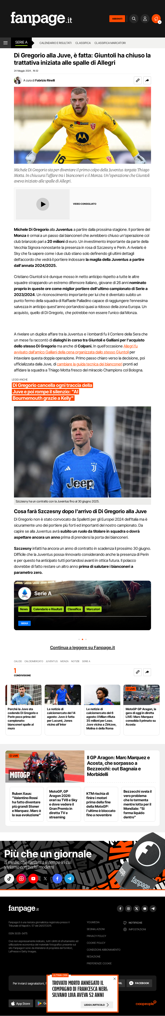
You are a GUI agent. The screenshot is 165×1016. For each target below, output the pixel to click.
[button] (147, 80)
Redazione (94, 956)
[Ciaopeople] (146, 1004)
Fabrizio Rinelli (45, 80)
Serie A (21, 42)
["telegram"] (69, 879)
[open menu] (5, 43)
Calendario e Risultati (47, 609)
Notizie (75, 661)
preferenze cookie (99, 963)
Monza (64, 661)
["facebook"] (57, 879)
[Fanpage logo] (36, 18)
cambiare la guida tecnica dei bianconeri (89, 364)
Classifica (83, 43)
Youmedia (93, 922)
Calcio (18, 661)
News (24, 609)
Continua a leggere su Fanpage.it (82, 647)
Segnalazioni (96, 929)
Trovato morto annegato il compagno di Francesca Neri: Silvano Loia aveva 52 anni (80, 989)
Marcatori (93, 609)
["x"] (45, 879)
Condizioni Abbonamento (104, 949)
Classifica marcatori (110, 43)
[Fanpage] (24, 908)
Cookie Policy (96, 942)
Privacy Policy (96, 936)
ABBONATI (117, 18)
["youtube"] (33, 879)
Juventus (52, 661)
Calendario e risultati (56, 43)
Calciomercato (33, 661)
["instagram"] (21, 879)
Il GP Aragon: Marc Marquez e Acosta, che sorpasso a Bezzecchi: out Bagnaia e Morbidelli (118, 766)
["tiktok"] (9, 879)
